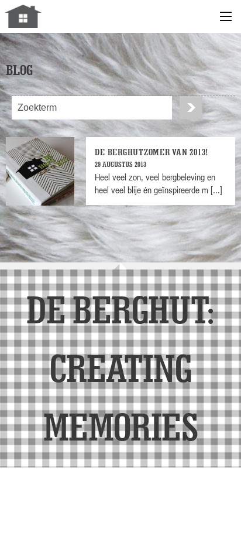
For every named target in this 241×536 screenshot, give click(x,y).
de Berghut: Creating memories (120, 367)
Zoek (191, 107)
